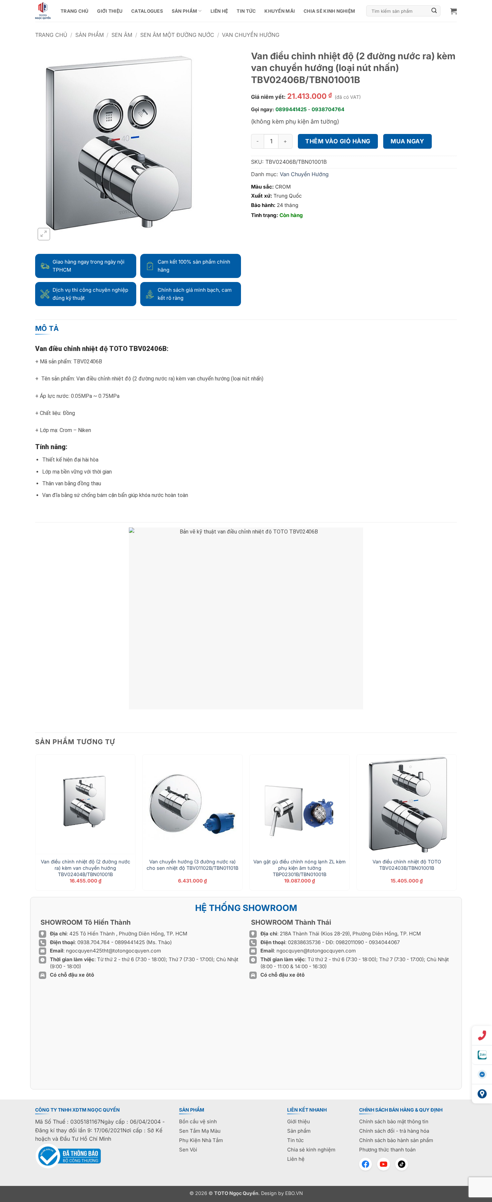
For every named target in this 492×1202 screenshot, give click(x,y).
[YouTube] (383, 1164)
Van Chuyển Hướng (250, 34)
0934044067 (384, 942)
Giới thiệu (109, 11)
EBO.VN (294, 1193)
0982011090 (350, 942)
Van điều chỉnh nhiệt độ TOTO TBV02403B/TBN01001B (407, 865)
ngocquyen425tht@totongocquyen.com (113, 950)
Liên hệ (219, 11)
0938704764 (328, 109)
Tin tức (246, 11)
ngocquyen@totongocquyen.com (316, 950)
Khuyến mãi (279, 11)
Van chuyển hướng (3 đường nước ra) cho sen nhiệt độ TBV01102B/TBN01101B (192, 865)
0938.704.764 (93, 942)
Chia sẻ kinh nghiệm (329, 11)
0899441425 (291, 109)
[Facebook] (365, 1164)
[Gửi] (434, 11)
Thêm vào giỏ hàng (338, 141)
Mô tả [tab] (47, 328)
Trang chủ (74, 11)
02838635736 (305, 942)
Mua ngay (407, 141)
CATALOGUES (147, 11)
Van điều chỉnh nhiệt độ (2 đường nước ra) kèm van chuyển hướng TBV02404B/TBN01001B (85, 868)
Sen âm (121, 34)
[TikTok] (401, 1164)
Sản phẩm (184, 11)
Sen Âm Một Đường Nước (177, 34)
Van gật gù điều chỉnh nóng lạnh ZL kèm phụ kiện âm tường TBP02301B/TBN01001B (299, 868)
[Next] (457, 825)
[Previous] (35, 825)
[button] (453, 11)
